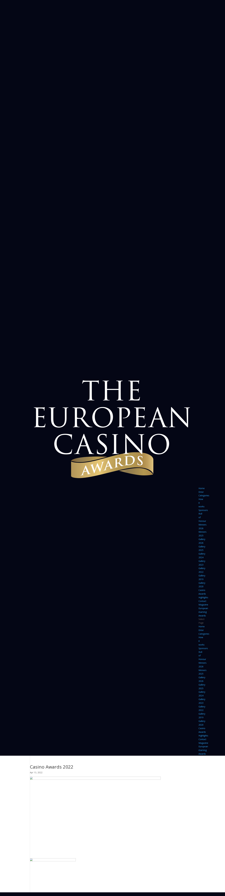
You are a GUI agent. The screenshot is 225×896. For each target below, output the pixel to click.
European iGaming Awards (203, 612)
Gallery (202, 539)
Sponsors (203, 510)
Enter (201, 491)
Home (202, 488)
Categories (204, 495)
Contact (202, 601)
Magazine (203, 604)
